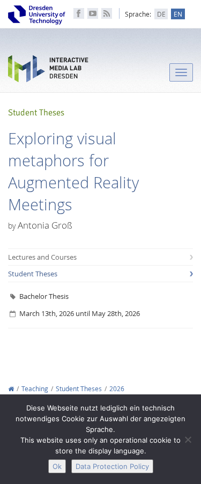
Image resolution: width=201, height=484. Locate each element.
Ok (57, 466)
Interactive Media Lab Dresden (48, 71)
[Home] (11, 389)
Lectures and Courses (42, 257)
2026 (116, 389)
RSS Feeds (106, 13)
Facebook (78, 13)
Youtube (92, 13)
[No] (187, 439)
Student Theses (32, 273)
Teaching (34, 389)
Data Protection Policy (112, 466)
